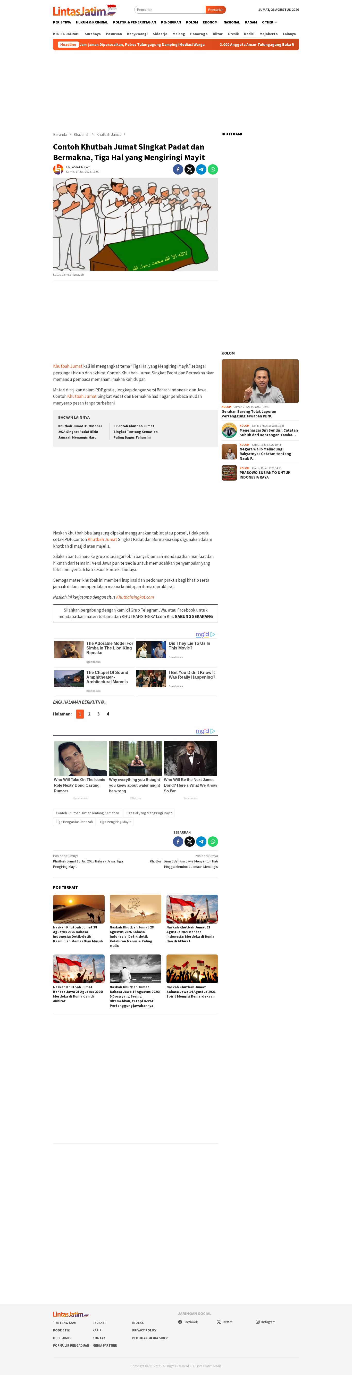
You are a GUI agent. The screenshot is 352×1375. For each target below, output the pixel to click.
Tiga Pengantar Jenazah (74, 821)
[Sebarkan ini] (178, 169)
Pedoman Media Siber (150, 1338)
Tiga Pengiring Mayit (115, 821)
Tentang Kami (64, 1323)
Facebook (191, 1322)
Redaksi (99, 1323)
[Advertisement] (176, 91)
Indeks (138, 1323)
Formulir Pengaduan (71, 1345)
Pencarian (215, 9)
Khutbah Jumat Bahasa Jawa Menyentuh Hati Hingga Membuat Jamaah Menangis (184, 861)
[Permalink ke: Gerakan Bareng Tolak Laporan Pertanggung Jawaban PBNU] (260, 381)
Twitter (227, 1322)
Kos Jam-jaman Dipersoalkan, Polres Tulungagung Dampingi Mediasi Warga (106, 44)
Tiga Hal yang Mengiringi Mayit (149, 813)
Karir (97, 1330)
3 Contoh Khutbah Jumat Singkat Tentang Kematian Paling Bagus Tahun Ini (136, 432)
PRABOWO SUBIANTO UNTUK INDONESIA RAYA (265, 475)
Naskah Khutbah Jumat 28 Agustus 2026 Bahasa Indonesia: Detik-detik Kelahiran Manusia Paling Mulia (132, 936)
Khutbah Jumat (67, 366)
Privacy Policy (144, 1330)
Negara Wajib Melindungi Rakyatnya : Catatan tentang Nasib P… (265, 454)
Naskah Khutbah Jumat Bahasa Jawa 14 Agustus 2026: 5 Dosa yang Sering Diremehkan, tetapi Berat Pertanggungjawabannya (135, 996)
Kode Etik (61, 1330)
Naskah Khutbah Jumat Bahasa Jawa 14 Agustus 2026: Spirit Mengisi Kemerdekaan (191, 992)
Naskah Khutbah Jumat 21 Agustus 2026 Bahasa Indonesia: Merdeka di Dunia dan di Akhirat (190, 934)
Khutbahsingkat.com (135, 597)
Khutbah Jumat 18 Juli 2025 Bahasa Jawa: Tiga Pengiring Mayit (88, 861)
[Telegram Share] (201, 169)
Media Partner (105, 1345)
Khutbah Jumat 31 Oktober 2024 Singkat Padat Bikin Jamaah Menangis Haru (80, 432)
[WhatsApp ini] (213, 169)
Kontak (99, 1338)
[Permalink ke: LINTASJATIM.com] (58, 169)
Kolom (228, 353)
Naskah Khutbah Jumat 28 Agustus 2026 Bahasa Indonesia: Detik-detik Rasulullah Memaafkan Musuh (78, 934)
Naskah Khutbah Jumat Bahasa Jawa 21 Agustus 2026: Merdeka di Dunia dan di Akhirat (78, 994)
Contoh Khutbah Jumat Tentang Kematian (87, 813)
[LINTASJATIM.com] (86, 9)
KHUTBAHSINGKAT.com (144, 616)
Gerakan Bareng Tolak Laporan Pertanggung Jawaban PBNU (249, 413)
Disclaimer (62, 1338)
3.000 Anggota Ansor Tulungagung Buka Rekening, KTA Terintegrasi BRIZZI (254, 44)
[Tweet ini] (190, 169)
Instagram (268, 1322)
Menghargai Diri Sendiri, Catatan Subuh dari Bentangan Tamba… (269, 432)
